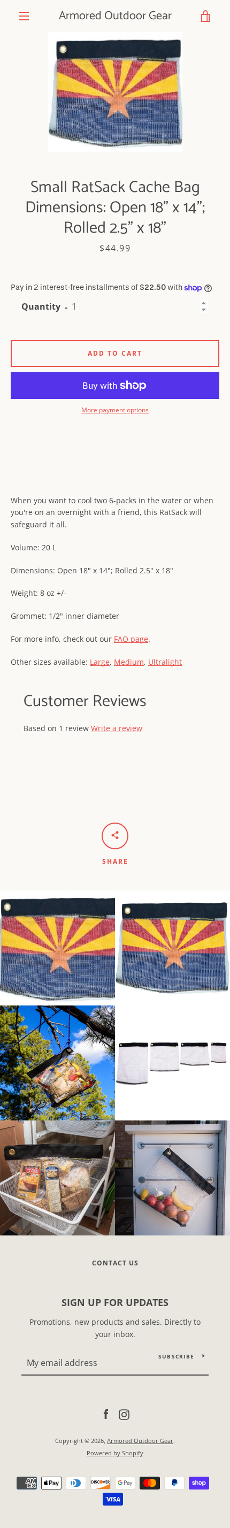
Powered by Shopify (115, 1453)
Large (100, 662)
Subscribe (176, 1356)
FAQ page (131, 639)
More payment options (115, 409)
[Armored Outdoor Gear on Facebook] (106, 1413)
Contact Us (115, 1263)
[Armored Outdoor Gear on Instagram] (124, 1413)
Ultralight (165, 662)
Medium (129, 662)
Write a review (116, 728)
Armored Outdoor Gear (115, 16)
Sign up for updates (115, 1302)
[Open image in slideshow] (115, 92)
